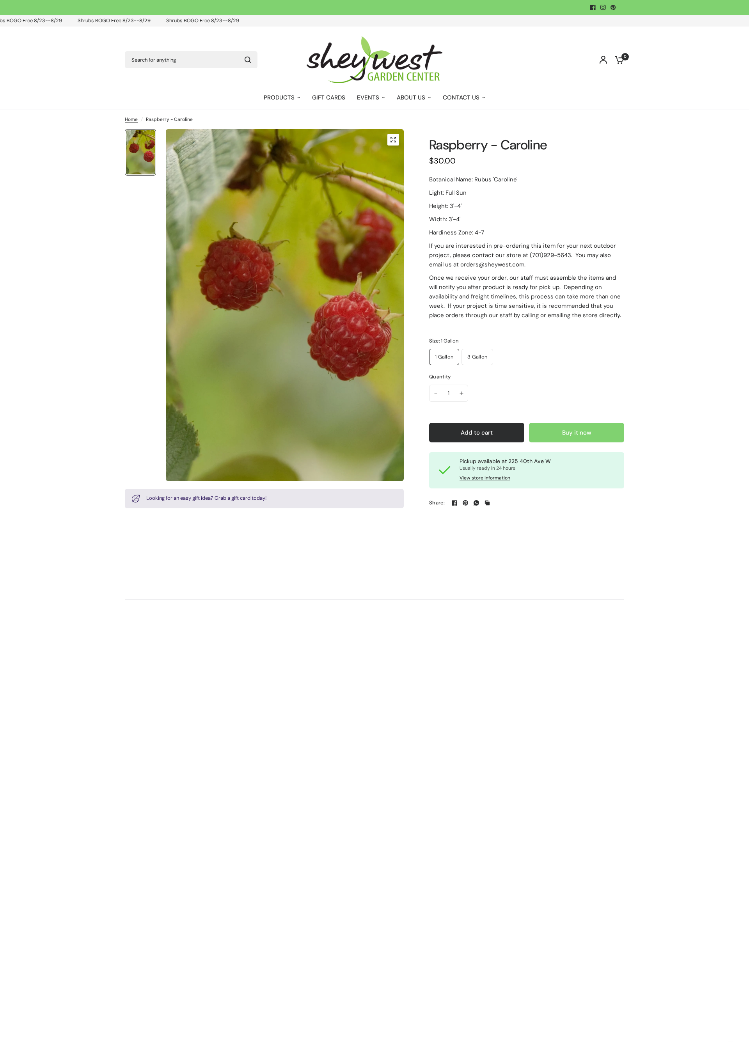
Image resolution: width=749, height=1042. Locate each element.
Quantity (440, 376)
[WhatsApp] (476, 503)
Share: (437, 502)
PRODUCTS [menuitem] (279, 97)
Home (131, 119)
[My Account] (603, 59)
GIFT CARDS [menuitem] (328, 97)
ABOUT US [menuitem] (411, 97)
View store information (485, 478)
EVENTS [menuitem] (368, 97)
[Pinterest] (613, 7)
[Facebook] (593, 7)
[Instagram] (603, 7)
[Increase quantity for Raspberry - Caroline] (461, 393)
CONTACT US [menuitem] (461, 97)
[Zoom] (393, 140)
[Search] (247, 59)
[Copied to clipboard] (487, 503)
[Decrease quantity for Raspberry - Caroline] (436, 393)
